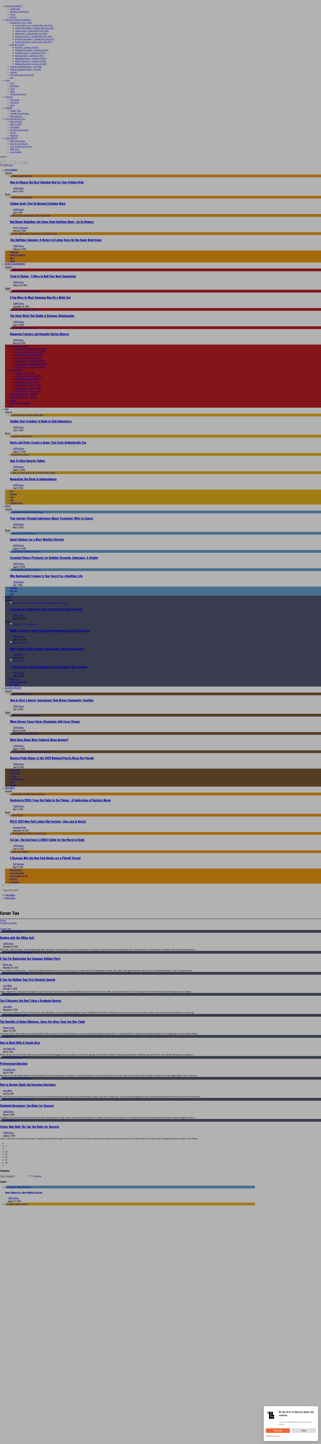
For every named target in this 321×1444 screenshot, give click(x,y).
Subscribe (278, 1430)
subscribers (277, 1436)
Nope (304, 1430)
